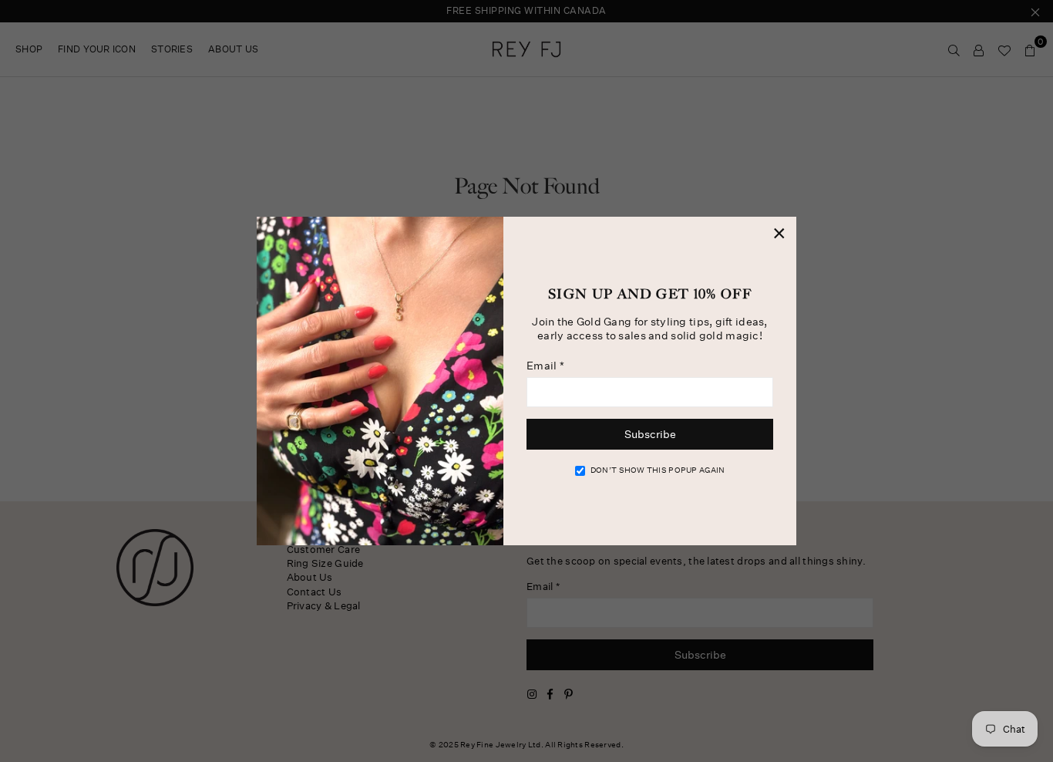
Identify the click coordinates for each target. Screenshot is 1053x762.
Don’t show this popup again (657, 470)
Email (545, 366)
